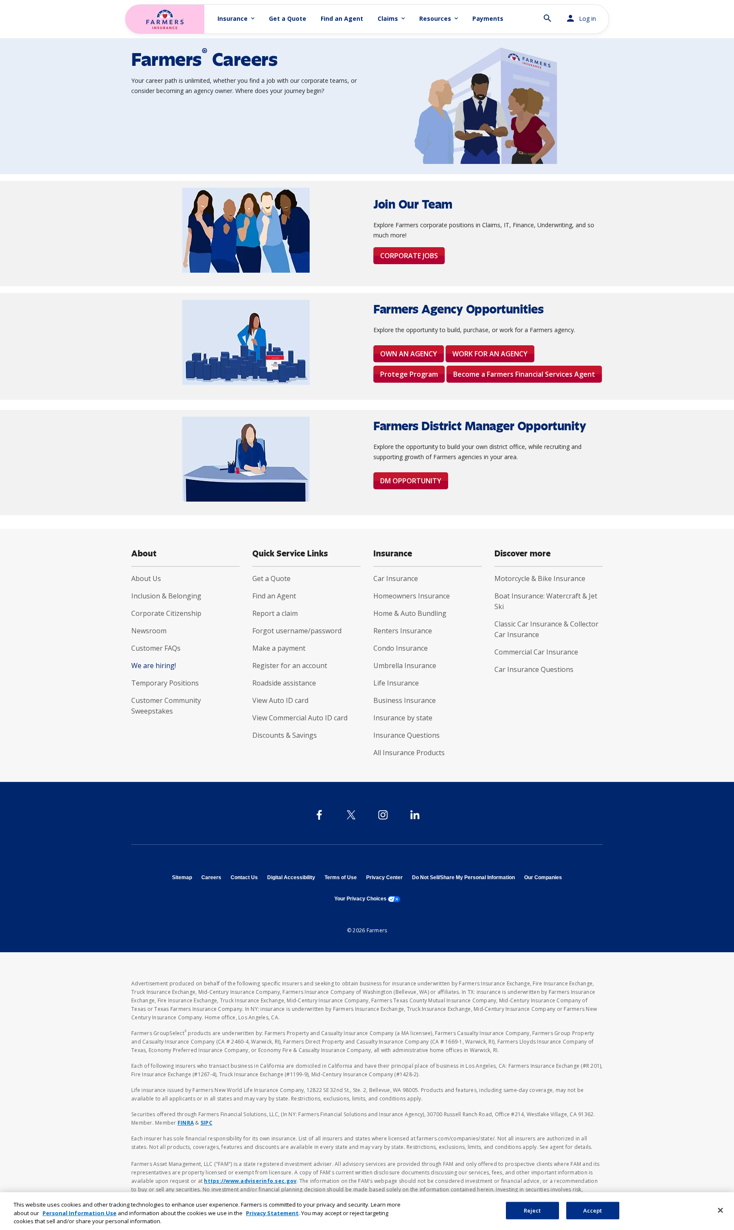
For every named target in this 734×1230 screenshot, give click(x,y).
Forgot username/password (297, 630)
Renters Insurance (402, 630)
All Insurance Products (409, 752)
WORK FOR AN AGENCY (490, 353)
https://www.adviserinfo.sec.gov (250, 1181)
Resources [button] (439, 18)
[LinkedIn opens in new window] (415, 815)
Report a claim (275, 613)
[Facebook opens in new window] (319, 815)
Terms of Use (341, 877)
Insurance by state (402, 717)
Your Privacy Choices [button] (367, 899)
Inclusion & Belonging (166, 596)
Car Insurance (395, 578)
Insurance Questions (406, 735)
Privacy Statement (272, 1213)
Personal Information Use (79, 1213)
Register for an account (289, 665)
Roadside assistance (284, 683)
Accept (592, 1210)
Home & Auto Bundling (409, 613)
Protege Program (409, 374)
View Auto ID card (280, 700)
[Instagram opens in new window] (383, 815)
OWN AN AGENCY (408, 353)
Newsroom (149, 630)
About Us (146, 578)
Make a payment (278, 648)
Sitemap (182, 877)
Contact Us (244, 877)
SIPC (206, 1122)
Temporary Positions (165, 683)
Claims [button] (392, 18)
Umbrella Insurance (404, 665)
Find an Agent (342, 18)
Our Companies (543, 877)
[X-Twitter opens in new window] (351, 815)
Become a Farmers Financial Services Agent (524, 374)
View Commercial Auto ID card (299, 717)
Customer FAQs (156, 648)
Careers (211, 877)
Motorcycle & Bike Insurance (539, 578)
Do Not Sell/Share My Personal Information (463, 877)
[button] (547, 14)
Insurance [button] (236, 18)
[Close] (720, 1210)
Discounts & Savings (284, 735)
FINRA (186, 1122)
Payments (487, 18)
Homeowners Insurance (411, 596)
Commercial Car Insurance (536, 652)
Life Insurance (396, 683)
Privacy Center (384, 877)
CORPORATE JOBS (409, 255)
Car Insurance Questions (533, 669)
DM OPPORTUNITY (410, 480)
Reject (532, 1210)
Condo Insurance (400, 648)
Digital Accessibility (291, 877)
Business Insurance (404, 700)
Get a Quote (287, 18)
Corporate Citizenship (166, 613)
